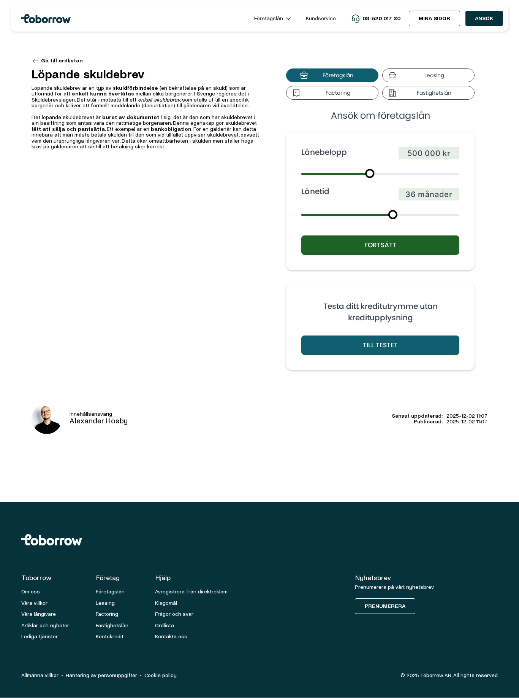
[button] (272, 18)
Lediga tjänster (39, 636)
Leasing (105, 603)
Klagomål (166, 603)
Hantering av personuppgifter (101, 675)
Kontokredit (109, 636)
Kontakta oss (171, 636)
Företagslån (110, 592)
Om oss (30, 592)
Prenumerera (385, 606)
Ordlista (164, 625)
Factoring (107, 614)
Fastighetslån (112, 625)
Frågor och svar (174, 614)
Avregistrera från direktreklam (191, 592)
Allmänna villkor (40, 675)
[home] (131, 18)
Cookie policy (160, 675)
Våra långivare (38, 614)
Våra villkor (34, 603)
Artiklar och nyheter (45, 625)
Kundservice (321, 18)
